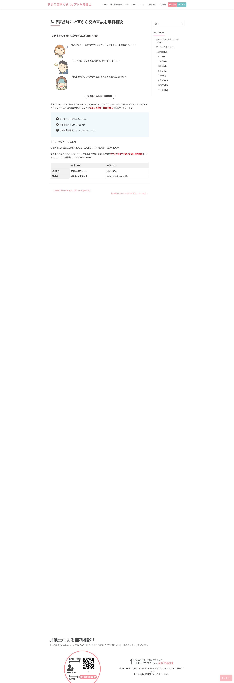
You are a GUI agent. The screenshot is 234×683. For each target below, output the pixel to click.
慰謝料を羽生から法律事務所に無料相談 (130, 193)
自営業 (161, 66)
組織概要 (163, 4)
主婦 (160, 76)
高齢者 (161, 71)
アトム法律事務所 (163, 47)
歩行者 (161, 80)
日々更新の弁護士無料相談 (167, 39)
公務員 (161, 61)
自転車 (161, 85)
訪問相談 (181, 4)
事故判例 (160, 52)
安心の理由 (153, 4)
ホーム (105, 4)
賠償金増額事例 (116, 4)
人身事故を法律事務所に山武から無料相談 (70, 190)
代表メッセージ (131, 4)
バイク (161, 90)
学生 (160, 57)
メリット (142, 4)
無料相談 (172, 4)
